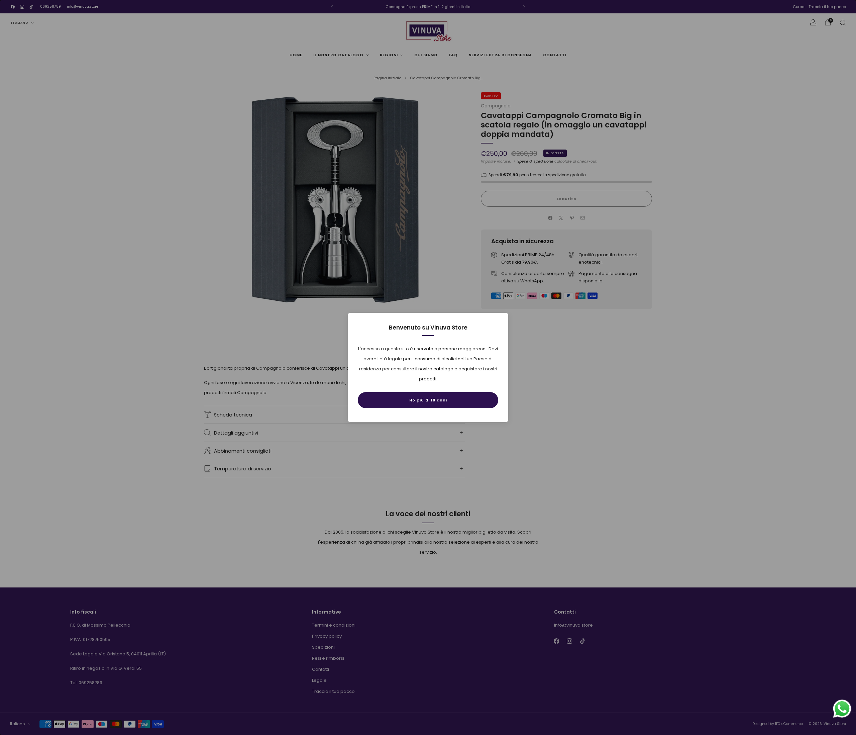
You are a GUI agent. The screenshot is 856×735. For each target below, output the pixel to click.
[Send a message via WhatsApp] (842, 708)
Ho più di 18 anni (428, 400)
